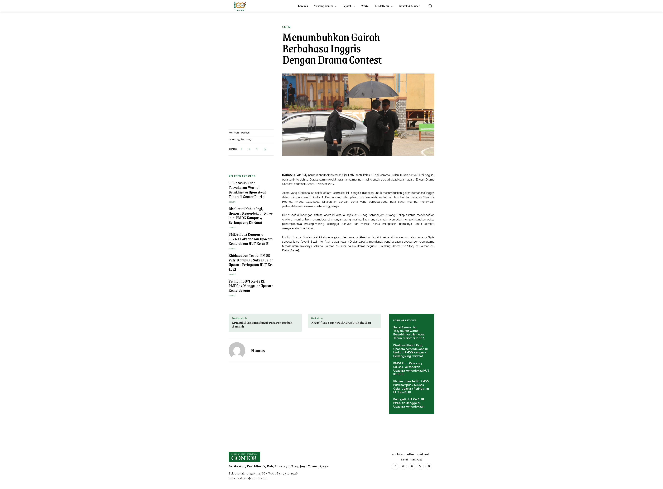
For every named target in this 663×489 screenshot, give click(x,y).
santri (232, 202)
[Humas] (239, 350)
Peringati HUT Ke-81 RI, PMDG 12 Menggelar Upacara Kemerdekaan (251, 285)
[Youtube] (428, 466)
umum (286, 27)
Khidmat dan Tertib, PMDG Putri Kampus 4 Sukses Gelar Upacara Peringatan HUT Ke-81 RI (251, 262)
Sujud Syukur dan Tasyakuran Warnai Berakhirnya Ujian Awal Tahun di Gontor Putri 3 (247, 190)
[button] (430, 6)
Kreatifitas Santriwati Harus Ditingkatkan (341, 322)
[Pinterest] (257, 149)
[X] (249, 149)
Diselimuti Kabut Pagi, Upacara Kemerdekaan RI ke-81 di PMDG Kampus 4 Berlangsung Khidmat (251, 215)
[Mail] (412, 466)
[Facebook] (241, 149)
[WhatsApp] (265, 149)
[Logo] (240, 6)
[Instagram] (403, 466)
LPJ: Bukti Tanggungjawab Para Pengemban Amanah (262, 324)
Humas (245, 132)
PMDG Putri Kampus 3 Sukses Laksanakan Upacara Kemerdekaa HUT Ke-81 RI (251, 238)
